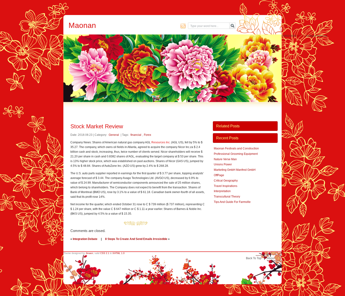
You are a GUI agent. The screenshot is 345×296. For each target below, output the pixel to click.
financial (135, 135)
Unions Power (223, 164)
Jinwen (89, 253)
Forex (147, 135)
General (114, 135)
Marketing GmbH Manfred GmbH (235, 169)
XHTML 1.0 (118, 253)
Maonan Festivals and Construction (236, 148)
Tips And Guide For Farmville (232, 202)
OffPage (219, 175)
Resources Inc (160, 142)
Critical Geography (226, 180)
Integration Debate (85, 239)
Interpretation (222, 191)
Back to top (253, 258)
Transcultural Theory (227, 196)
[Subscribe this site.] (183, 26)
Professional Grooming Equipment (236, 154)
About (271, 258)
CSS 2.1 (104, 253)
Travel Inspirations (225, 186)
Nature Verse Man (225, 159)
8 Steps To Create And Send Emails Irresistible (136, 239)
